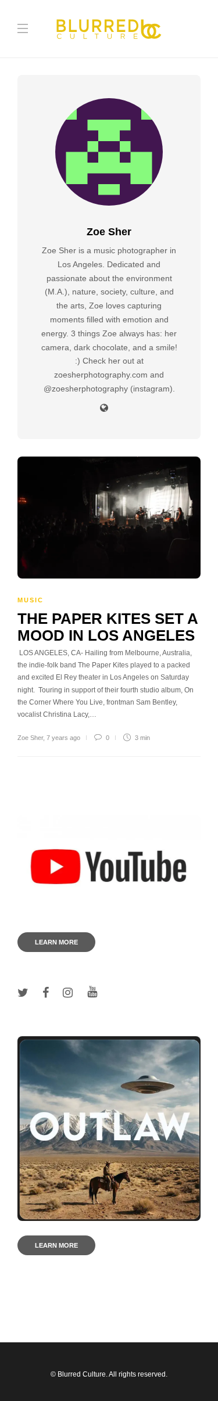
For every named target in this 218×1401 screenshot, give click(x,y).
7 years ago (63, 737)
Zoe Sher (30, 737)
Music (30, 600)
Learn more (56, 942)
